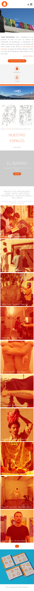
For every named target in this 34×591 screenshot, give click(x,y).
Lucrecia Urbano (28, 56)
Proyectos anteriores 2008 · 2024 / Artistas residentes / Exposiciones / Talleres (17, 194)
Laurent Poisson (8, 129)
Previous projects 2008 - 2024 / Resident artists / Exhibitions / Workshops (17, 202)
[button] (17, 60)
